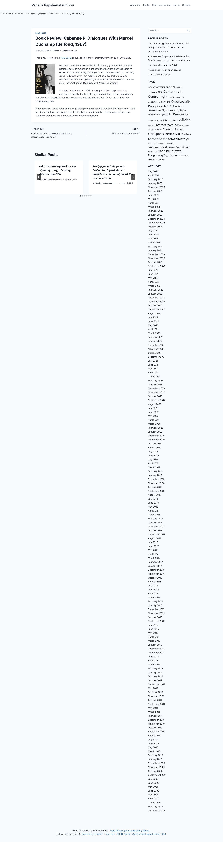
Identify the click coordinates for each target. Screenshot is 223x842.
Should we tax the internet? (126, 131)
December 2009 (156, 763)
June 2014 (153, 656)
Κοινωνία (151, 151)
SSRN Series (123, 834)
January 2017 (155, 566)
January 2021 (155, 384)
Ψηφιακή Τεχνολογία (156, 159)
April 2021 (153, 372)
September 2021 (156, 356)
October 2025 (155, 191)
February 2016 (155, 601)
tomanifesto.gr (178, 139)
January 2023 (155, 293)
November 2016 (156, 574)
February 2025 (155, 211)
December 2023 (156, 254)
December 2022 (156, 297)
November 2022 (156, 301)
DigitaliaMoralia (154, 110)
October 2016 (155, 578)
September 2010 (156, 731)
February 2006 (155, 806)
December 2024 (156, 219)
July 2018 (153, 499)
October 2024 (155, 226)
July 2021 (153, 360)
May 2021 (153, 368)
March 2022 (154, 333)
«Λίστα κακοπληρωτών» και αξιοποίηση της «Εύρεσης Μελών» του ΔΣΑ (57, 170)
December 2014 (156, 648)
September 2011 (156, 704)
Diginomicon (176, 106)
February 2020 (155, 428)
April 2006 (153, 798)
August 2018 (154, 495)
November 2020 (156, 392)
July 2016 (153, 585)
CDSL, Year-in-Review (159, 74)
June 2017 (153, 546)
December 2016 (156, 570)
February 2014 (155, 668)
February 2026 (155, 179)
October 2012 (155, 680)
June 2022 (153, 321)
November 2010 (156, 723)
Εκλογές (170, 143)
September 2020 (157, 400)
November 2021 (156, 349)
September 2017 (156, 534)
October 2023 (155, 262)
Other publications (161, 5)
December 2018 (156, 479)
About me (135, 5)
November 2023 (156, 258)
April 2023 (153, 282)
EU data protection (171, 120)
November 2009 (156, 767)
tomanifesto (158, 139)
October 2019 (155, 443)
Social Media (155, 129)
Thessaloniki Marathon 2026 (163, 65)
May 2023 (153, 278)
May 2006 (153, 794)
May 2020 (153, 416)
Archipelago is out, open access (164, 70)
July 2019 (153, 451)
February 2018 (155, 518)
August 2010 (154, 735)
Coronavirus (153, 102)
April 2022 (153, 329)
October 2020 (155, 396)
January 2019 (155, 475)
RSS (164, 834)
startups (168, 134)
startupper (155, 134)
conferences (179, 97)
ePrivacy (185, 114)
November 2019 (156, 439)
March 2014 (154, 664)
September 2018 (156, 491)
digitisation (164, 115)
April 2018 (153, 510)
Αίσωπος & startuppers (157, 143)
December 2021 (156, 345)
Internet (160, 125)
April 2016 (153, 593)
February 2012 (155, 692)
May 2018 (153, 506)
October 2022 (155, 305)
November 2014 (156, 652)
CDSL (160, 92)
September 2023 (157, 266)
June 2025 (153, 195)
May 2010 (153, 747)
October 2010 (155, 727)
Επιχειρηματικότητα (157, 147)
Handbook (151, 125)
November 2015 (156, 613)
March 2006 (154, 802)
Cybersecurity (181, 101)
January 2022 (155, 341)
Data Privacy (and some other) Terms (129, 830)
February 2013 (155, 676)
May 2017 (153, 550)
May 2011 (153, 708)
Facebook (87, 834)
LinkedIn (99, 834)
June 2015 (153, 629)
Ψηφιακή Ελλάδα (183, 156)
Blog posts (40, 33)
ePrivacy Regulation (155, 120)
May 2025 (153, 199)
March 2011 (154, 712)
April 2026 (153, 175)
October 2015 (155, 617)
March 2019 (154, 467)
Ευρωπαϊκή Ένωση (173, 147)
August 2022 (154, 313)
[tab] (80, 196)
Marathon (173, 125)
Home (2, 14)
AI (174, 87)
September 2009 (157, 775)
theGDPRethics (183, 134)
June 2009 (153, 783)
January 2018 (155, 522)
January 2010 (155, 759)
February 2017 (155, 562)
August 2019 (154, 447)
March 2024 (154, 242)
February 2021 (155, 380)
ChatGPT (171, 97)
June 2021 (153, 364)
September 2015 (156, 621)
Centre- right (157, 97)
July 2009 (153, 779)
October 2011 (155, 700)
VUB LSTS (66, 57)
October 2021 (155, 353)
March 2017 (154, 558)
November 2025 (156, 187)
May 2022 (153, 325)
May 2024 (153, 238)
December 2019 (156, 435)
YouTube (110, 834)
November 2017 (156, 526)
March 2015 (154, 641)
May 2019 (153, 459)
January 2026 (155, 183)
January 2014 (155, 672)
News (177, 5)
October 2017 (155, 530)
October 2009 (155, 771)
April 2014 (153, 660)
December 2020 (156, 388)
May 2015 (153, 633)
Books (146, 5)
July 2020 (153, 408)
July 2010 (153, 739)
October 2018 (155, 487)
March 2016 (154, 597)
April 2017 (153, 554)
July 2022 (153, 317)
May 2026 (153, 171)
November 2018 (156, 483)
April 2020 (153, 420)
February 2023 (155, 289)
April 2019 (153, 463)
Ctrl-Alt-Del (164, 101)
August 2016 (154, 581)
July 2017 (153, 542)
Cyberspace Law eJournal (145, 834)
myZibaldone (184, 125)
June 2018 (153, 502)
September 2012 (156, 684)
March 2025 (154, 207)
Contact (186, 5)
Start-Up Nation (173, 129)
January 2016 (155, 605)
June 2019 (153, 455)
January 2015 (155, 645)
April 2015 (153, 637)
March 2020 (154, 424)
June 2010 (153, 743)
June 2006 (153, 791)
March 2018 (154, 514)
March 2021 (154, 376)
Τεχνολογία (170, 155)
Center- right (173, 91)
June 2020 (153, 412)
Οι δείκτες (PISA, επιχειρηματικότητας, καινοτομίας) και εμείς (51, 133)
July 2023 (153, 270)
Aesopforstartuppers (160, 86)
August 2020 (154, 404)
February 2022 (155, 337)
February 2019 (155, 471)
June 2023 (153, 274)
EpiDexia (175, 114)
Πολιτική (164, 151)
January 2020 (155, 432)
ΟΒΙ (156, 151)
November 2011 (156, 696)
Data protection (158, 106)
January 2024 (155, 250)
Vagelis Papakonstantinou (48, 50)
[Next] (133, 177)
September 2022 (156, 309)
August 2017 (154, 538)
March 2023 (154, 286)
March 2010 (154, 751)
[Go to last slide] (39, 177)
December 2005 (156, 810)
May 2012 (153, 688)
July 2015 (153, 625)
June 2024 (153, 234)
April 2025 (153, 203)
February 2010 (155, 755)
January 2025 (155, 215)
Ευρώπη (186, 147)
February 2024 (155, 246)
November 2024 (156, 222)
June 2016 (153, 589)
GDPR (185, 119)
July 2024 (153, 230)
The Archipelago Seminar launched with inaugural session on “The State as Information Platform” (168, 47)
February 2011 (155, 715)
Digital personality (171, 110)
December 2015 (156, 609)
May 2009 (153, 787)
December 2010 (156, 719)
